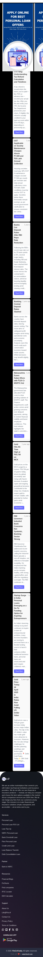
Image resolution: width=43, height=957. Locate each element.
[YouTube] (6, 929)
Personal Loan (7, 820)
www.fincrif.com (27, 954)
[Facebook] (9, 929)
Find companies (8, 887)
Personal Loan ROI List (10, 825)
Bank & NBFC (7, 867)
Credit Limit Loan (8, 846)
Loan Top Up (6, 829)
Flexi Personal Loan (9, 841)
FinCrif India (17, 951)
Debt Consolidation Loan (11, 854)
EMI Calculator (7, 896)
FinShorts (5, 883)
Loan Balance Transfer (10, 850)
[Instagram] (17, 929)
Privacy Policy (7, 921)
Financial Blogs (7, 879)
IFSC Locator (7, 892)
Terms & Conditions (9, 925)
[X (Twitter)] (13, 929)
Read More (19, 132)
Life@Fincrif (6, 913)
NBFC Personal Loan (10, 833)
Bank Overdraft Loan (9, 837)
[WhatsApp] (3, 929)
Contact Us (6, 917)
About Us (5, 908)
